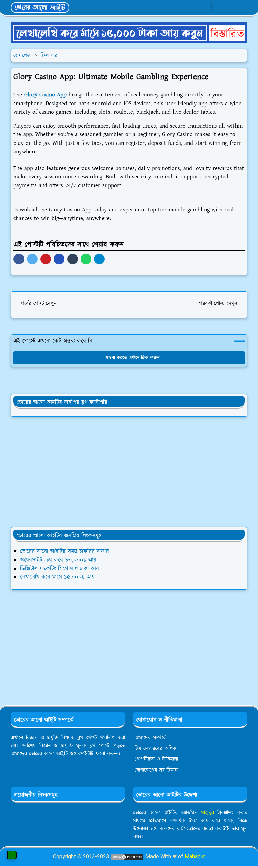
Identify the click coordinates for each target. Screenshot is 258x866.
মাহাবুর (207, 812)
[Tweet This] (32, 259)
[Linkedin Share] (59, 259)
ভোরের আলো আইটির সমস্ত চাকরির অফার (64, 551)
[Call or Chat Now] (12, 855)
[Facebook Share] (18, 259)
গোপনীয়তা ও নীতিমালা (156, 759)
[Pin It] (45, 259)
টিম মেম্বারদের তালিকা (156, 748)
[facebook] (181, 7)
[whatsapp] (193, 7)
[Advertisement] (129, 472)
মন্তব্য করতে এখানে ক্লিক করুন (132, 357)
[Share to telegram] (99, 259)
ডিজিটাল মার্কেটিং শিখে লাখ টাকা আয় (59, 569)
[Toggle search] (230, 7)
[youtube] (204, 7)
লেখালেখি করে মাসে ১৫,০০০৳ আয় (57, 577)
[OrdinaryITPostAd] (129, 33)
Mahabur (195, 856)
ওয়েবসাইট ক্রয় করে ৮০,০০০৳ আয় (58, 560)
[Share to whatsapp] (86, 259)
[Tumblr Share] (72, 259)
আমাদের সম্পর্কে (151, 737)
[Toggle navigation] (241, 7)
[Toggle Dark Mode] (218, 7)
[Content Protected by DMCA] (127, 856)
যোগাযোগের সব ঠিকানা (156, 770)
